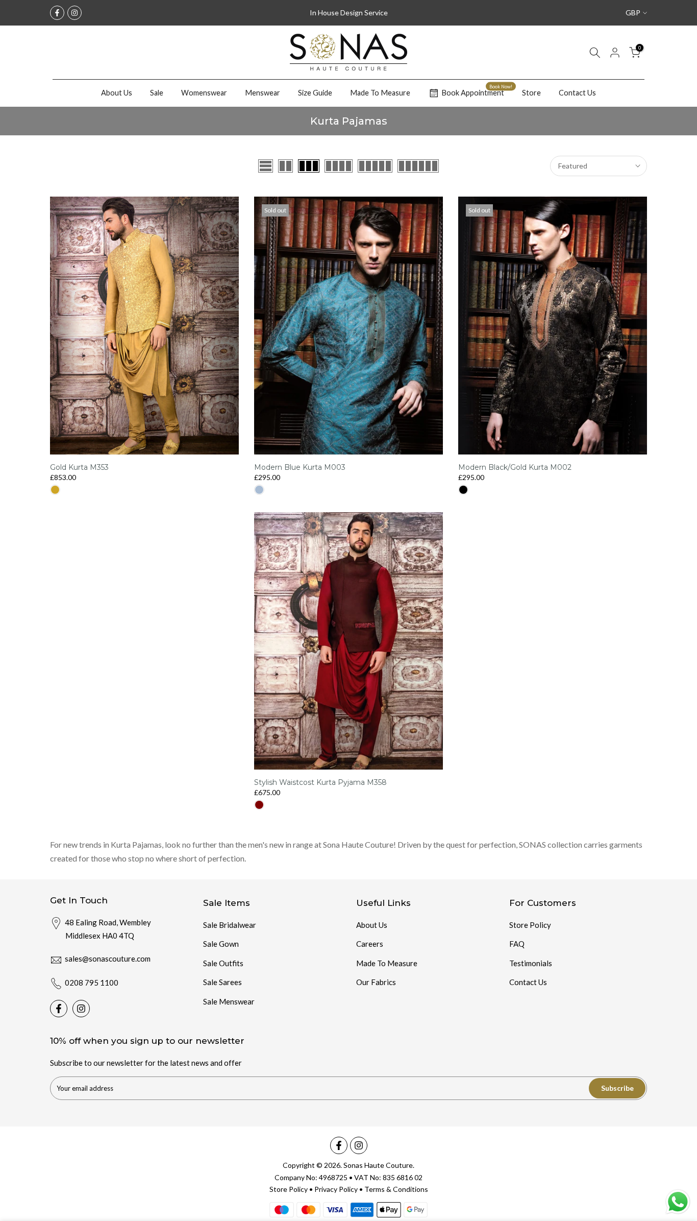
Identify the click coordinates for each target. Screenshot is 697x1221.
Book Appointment (476, 91)
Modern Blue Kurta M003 (299, 467)
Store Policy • (291, 1189)
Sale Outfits (223, 963)
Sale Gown (221, 943)
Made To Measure (380, 92)
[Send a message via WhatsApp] (678, 1202)
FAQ (517, 943)
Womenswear (204, 92)
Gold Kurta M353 (79, 467)
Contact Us (577, 92)
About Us (116, 92)
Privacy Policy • (339, 1189)
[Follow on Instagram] (74, 13)
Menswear (262, 92)
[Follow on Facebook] (57, 13)
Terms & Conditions (396, 1189)
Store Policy (530, 924)
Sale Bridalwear (229, 924)
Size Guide (315, 92)
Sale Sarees (222, 982)
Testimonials (530, 963)
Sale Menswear (229, 1001)
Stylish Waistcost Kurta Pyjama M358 (320, 782)
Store (531, 92)
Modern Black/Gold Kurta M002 (514, 467)
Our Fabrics (376, 982)
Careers (369, 943)
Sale (156, 92)
